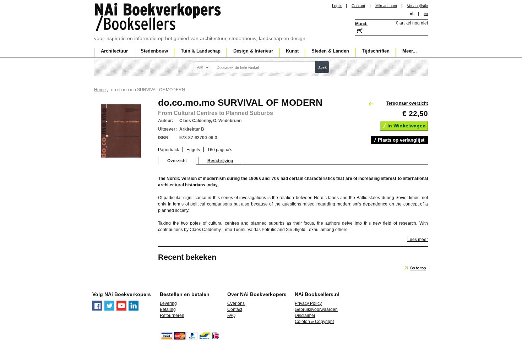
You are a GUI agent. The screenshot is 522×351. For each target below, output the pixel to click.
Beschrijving (220, 160)
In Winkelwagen (406, 125)
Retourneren (172, 315)
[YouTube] (121, 309)
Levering (168, 303)
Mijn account (386, 6)
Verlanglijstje (417, 6)
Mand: (361, 23)
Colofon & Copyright (314, 321)
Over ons (236, 303)
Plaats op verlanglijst (401, 140)
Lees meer (417, 239)
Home (100, 90)
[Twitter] (109, 309)
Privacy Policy (308, 303)
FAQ (231, 315)
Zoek (322, 67)
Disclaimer (305, 315)
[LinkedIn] (133, 309)
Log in (337, 6)
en (426, 13)
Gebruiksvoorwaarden (316, 309)
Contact (358, 6)
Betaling (168, 309)
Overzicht (177, 160)
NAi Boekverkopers (158, 17)
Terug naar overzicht (407, 103)
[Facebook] (97, 309)
